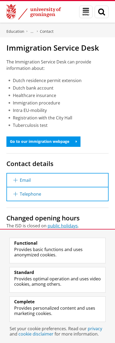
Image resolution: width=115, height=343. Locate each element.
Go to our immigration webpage (39, 141)
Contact (46, 31)
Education (15, 31)
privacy (95, 328)
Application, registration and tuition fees (32, 31)
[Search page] (101, 12)
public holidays (63, 226)
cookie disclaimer (35, 334)
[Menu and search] (86, 12)
